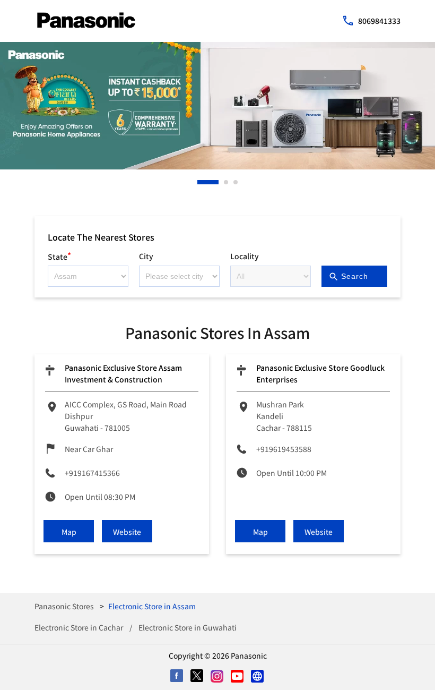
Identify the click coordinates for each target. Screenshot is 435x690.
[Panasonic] (86, 20)
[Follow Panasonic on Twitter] (197, 676)
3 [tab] (236, 182)
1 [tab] (200, 182)
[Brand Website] (257, 676)
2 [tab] (226, 182)
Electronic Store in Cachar (78, 627)
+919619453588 (283, 449)
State (59, 255)
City (146, 256)
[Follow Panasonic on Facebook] (177, 676)
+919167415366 (92, 472)
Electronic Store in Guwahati (187, 627)
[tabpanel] (217, 105)
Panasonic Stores (64, 606)
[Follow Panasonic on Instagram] (217, 676)
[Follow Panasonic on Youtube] (237, 676)
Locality (244, 256)
